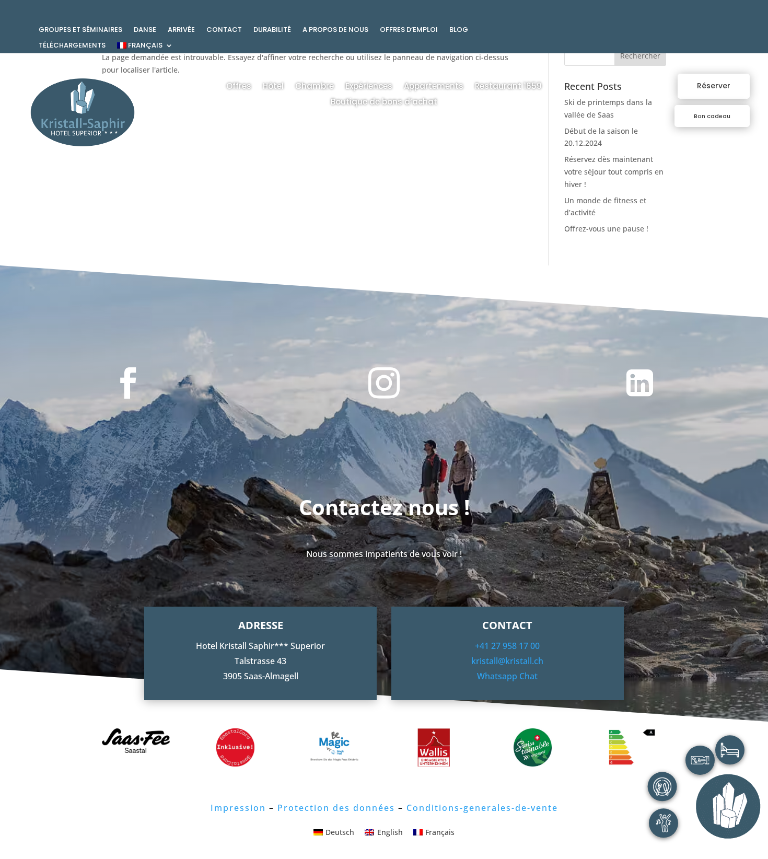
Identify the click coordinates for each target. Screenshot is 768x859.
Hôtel (273, 87)
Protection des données (336, 808)
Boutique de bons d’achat (384, 102)
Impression (238, 808)
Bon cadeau (712, 116)
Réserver (713, 85)
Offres (238, 87)
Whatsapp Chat (507, 676)
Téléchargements (72, 46)
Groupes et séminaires (80, 30)
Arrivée (181, 30)
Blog (458, 30)
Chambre (314, 87)
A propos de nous (335, 30)
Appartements (433, 87)
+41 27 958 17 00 (507, 646)
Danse (145, 30)
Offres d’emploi (409, 30)
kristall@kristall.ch (507, 661)
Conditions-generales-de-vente (482, 808)
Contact (224, 30)
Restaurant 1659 (508, 87)
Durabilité (272, 30)
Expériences (368, 87)
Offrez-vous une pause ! (606, 229)
